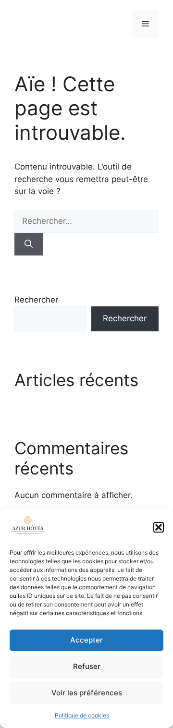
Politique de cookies (82, 715)
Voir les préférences (86, 692)
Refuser (86, 666)
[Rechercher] (28, 244)
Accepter (86, 639)
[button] (158, 527)
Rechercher (36, 299)
